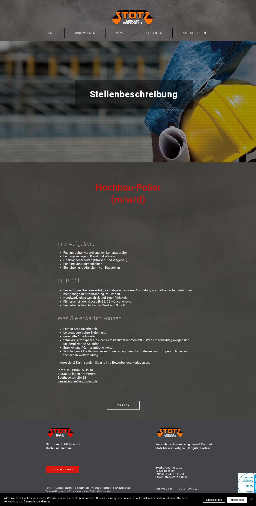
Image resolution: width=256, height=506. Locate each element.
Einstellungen (214, 500)
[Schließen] (251, 499)
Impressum (163, 488)
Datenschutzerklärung (37, 501)
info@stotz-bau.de (175, 476)
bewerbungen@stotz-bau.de (77, 381)
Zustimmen (237, 500)
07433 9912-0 (175, 473)
